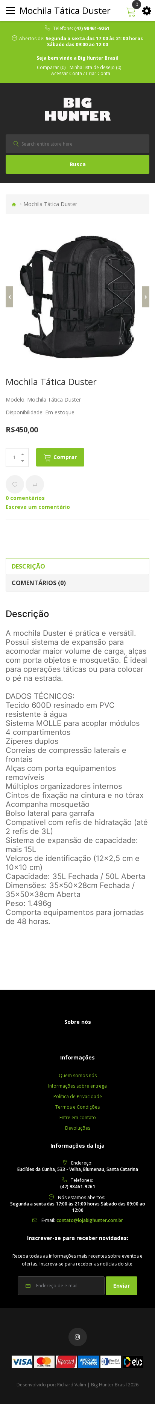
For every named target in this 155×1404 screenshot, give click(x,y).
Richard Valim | (73, 1384)
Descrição (28, 566)
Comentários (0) (39, 583)
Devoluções (77, 1128)
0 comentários (25, 497)
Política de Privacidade (77, 1096)
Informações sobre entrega (77, 1086)
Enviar (121, 1285)
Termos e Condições (77, 1107)
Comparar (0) (51, 68)
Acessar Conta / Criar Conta (80, 74)
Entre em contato (77, 1117)
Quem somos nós (78, 1075)
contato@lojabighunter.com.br (89, 1220)
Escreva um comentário (38, 506)
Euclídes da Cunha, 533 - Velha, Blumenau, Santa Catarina (77, 1169)
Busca (78, 164)
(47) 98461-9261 (91, 29)
